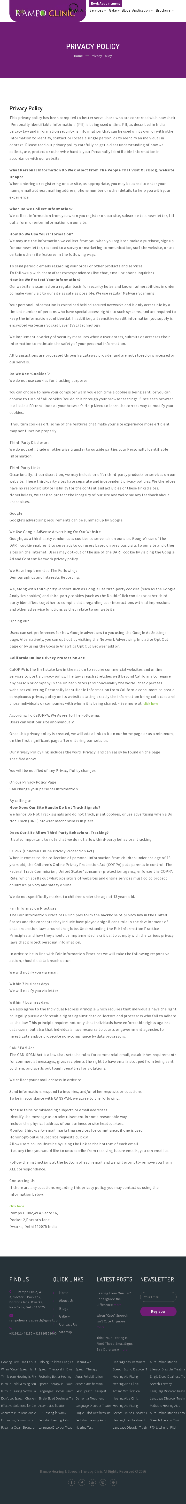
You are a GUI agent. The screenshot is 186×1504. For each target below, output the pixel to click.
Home (62, 10)
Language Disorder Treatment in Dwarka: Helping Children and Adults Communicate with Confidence (56, 1391)
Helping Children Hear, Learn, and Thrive (56, 1362)
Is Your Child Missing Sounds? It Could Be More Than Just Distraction (18, 1384)
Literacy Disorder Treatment (167, 1369)
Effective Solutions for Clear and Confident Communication (18, 1405)
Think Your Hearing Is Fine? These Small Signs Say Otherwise (18, 1376)
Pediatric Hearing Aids (54, 1420)
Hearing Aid (83, 1362)
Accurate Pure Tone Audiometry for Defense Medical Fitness (18, 1413)
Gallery (114, 10)
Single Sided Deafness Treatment (56, 1398)
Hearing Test (84, 1427)
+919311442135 (20, 1333)
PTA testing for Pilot (163, 1427)
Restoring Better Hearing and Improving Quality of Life (56, 1376)
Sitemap (65, 1332)
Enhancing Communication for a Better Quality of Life (18, 1420)
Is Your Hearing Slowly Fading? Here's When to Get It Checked (18, 1391)
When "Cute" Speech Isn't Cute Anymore (18, 1369)
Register (158, 1311)
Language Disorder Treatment (56, 1427)
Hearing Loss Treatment (129, 1362)
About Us (77, 10)
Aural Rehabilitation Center (167, 1413)
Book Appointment (105, 3)
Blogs (126, 10)
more (118, 1305)
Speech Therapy (86, 1369)
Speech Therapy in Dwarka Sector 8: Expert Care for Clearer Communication (56, 1384)
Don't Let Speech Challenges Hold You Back (18, 1398)
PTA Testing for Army (52, 1413)
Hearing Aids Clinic (126, 1384)
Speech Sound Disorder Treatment (130, 1369)
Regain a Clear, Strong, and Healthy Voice (18, 1427)
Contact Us (68, 1324)
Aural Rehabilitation (89, 1376)
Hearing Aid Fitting (125, 1376)
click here (150, 703)
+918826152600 (44, 1333)
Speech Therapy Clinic (165, 1420)
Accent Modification (52, 1405)
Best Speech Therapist (91, 1391)
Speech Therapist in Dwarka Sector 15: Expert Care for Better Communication (56, 1369)
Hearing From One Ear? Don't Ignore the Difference (18, 1362)
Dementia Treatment (90, 1398)
